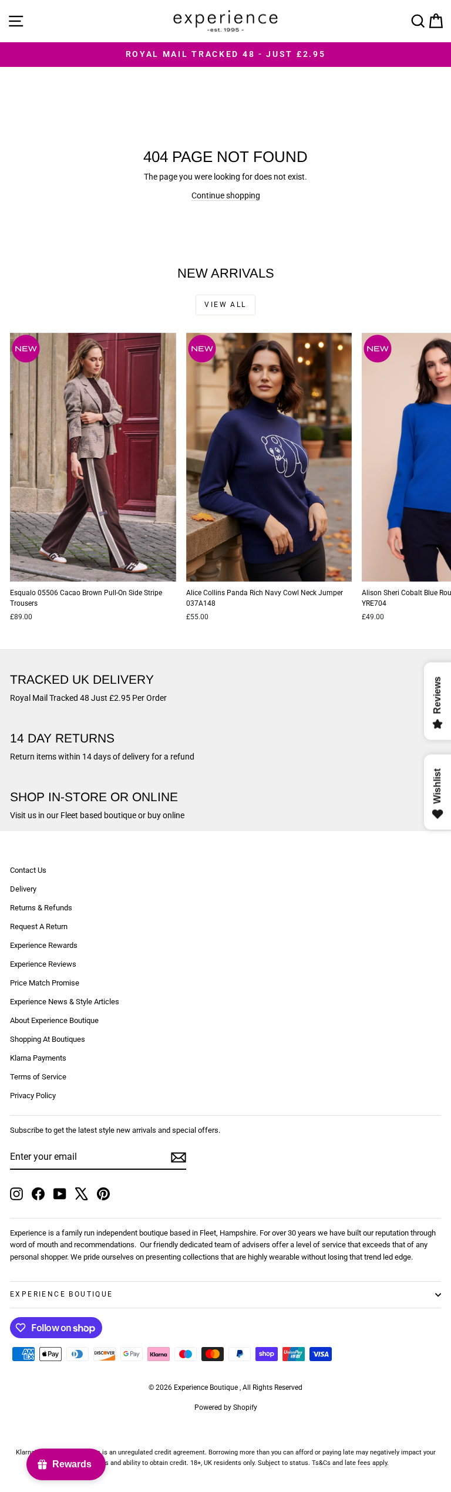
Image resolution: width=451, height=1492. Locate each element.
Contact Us (28, 870)
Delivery (23, 889)
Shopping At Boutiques (47, 1039)
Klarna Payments (38, 1058)
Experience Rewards (44, 945)
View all (225, 305)
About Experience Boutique (54, 1020)
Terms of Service (38, 1076)
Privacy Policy (33, 1095)
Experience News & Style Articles (64, 1001)
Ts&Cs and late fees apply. (350, 1463)
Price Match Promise (44, 982)
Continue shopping (225, 195)
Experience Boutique (61, 1294)
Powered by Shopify (225, 1407)
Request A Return (39, 926)
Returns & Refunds (41, 907)
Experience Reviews (43, 964)
